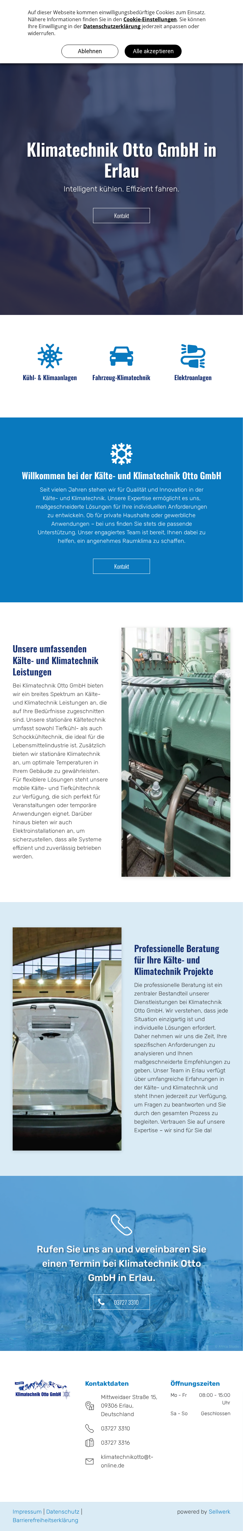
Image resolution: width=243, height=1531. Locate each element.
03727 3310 (115, 1428)
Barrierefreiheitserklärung (45, 1520)
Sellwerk (219, 1511)
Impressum (27, 1511)
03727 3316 (115, 1442)
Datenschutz (62, 1511)
